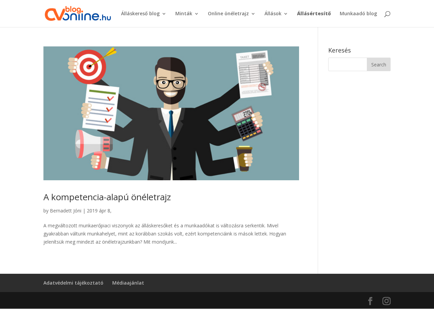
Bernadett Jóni (65, 210)
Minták (183, 14)
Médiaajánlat (128, 283)
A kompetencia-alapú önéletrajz (107, 197)
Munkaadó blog (358, 14)
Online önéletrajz (228, 14)
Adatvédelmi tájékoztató (73, 283)
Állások (272, 14)
